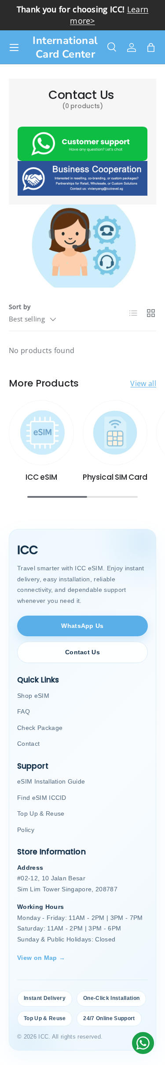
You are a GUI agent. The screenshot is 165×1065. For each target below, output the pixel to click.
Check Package (39, 727)
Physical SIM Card (115, 477)
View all (143, 383)
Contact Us (82, 652)
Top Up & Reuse (40, 813)
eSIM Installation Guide (51, 781)
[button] (151, 47)
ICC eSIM (41, 477)
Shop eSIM (33, 695)
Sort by (19, 307)
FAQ (23, 711)
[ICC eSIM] (41, 433)
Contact (28, 743)
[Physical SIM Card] (115, 433)
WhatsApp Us (82, 625)
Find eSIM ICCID (41, 797)
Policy (25, 829)
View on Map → (41, 957)
